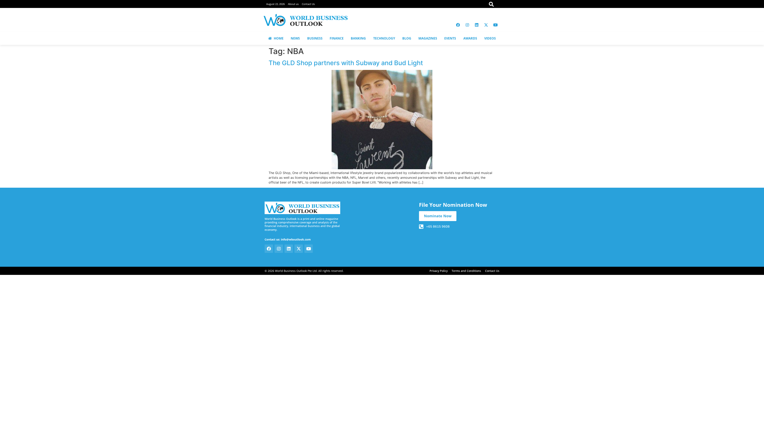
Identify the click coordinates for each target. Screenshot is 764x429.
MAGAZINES (427, 38)
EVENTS (450, 38)
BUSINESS (315, 38)
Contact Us (308, 4)
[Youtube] (495, 25)
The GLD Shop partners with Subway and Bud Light (346, 63)
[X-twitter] (486, 25)
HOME (279, 38)
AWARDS (470, 38)
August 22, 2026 (275, 4)
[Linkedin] (477, 25)
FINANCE (337, 38)
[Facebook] (458, 25)
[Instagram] (467, 25)
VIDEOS (490, 38)
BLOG (406, 38)
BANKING (358, 38)
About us (293, 4)
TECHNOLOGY (384, 38)
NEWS (295, 38)
